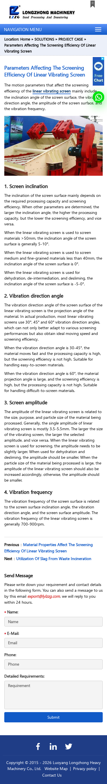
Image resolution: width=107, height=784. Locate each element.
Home (25, 39)
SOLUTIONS (44, 39)
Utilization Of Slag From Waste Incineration (53, 558)
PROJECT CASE (70, 39)
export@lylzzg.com (43, 596)
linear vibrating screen (52, 91)
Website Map (56, 768)
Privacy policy (84, 768)
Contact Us (52, 775)
